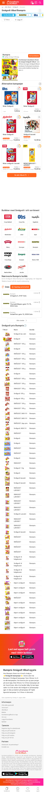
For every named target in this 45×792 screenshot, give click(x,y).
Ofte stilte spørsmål (8, 705)
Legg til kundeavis (7, 719)
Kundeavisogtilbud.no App (10, 714)
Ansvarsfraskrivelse (9, 782)
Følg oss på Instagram (8, 733)
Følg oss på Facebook (8, 730)
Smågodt (15, 7)
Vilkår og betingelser (21, 782)
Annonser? (5, 707)
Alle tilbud (8, 7)
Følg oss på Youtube (8, 735)
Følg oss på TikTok (8, 737)
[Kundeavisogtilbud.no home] (13, 3)
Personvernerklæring (34, 782)
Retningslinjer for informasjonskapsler (22, 784)
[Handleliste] (36, 2)
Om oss (4, 717)
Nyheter (4, 722)
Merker (4, 712)
